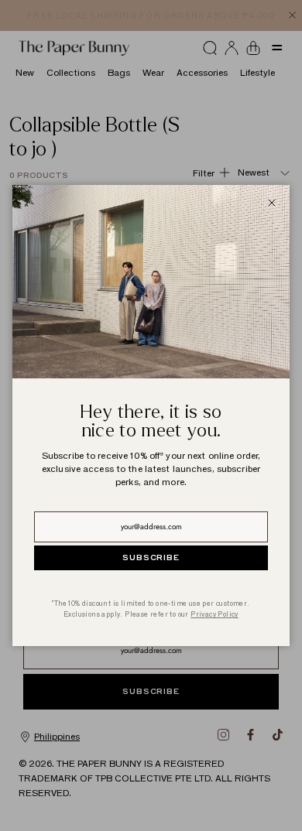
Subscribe (150, 558)
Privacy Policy (214, 614)
